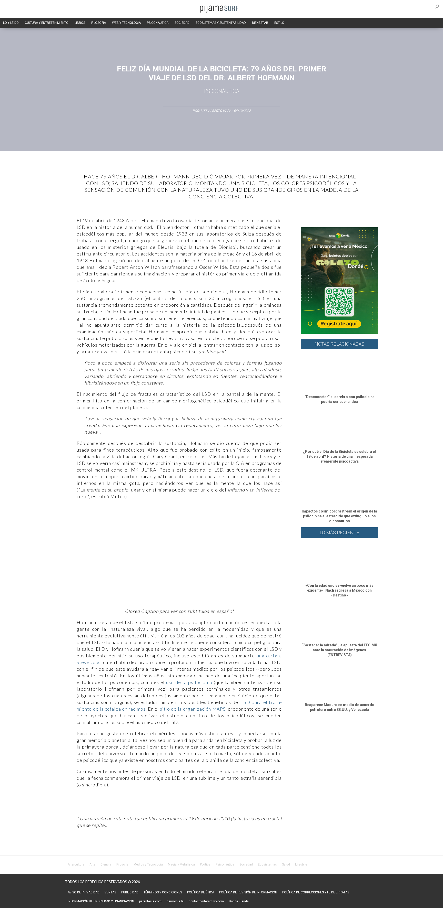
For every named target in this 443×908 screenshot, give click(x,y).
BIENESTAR (260, 23)
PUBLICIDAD (129, 892)
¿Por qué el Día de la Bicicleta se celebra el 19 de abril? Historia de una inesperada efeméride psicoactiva (339, 456)
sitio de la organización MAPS (193, 709)
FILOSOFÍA (98, 23)
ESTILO (279, 23)
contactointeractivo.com (206, 901)
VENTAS (110, 892)
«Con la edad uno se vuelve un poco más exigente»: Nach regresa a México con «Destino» (339, 590)
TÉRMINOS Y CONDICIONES (163, 892)
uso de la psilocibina (188, 682)
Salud (286, 864)
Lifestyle (301, 864)
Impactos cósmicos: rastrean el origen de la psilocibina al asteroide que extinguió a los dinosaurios (339, 516)
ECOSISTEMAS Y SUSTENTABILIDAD (221, 23)
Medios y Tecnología (148, 864)
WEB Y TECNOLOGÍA (126, 23)
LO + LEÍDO (11, 23)
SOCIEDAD (182, 23)
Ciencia (105, 864)
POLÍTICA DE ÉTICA (200, 892)
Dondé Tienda (239, 901)
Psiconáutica (221, 91)
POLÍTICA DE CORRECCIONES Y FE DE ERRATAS (315, 892)
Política (205, 864)
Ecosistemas (267, 864)
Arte (92, 864)
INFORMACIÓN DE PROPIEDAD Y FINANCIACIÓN (101, 901)
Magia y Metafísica (181, 864)
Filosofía (122, 864)
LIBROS (80, 23)
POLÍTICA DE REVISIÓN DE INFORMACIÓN (248, 892)
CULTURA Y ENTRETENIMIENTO (46, 23)
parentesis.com (150, 901)
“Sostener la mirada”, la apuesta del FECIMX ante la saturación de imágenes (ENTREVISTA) (339, 650)
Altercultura (76, 864)
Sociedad (246, 864)
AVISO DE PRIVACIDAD (83, 892)
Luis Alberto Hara (216, 111)
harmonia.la (175, 901)
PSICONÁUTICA (157, 23)
